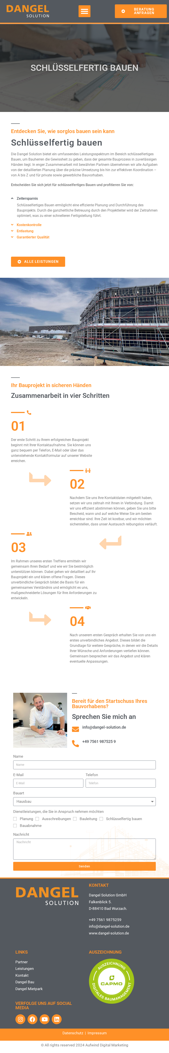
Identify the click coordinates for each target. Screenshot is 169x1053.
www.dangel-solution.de (109, 933)
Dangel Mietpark (29, 989)
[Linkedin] (57, 1019)
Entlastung (25, 231)
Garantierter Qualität (33, 237)
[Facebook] (32, 1019)
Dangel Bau (24, 982)
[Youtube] (45, 1019)
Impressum (97, 1033)
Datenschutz (72, 1033)
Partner (21, 962)
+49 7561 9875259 (105, 920)
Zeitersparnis (27, 198)
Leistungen (24, 968)
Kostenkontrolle (29, 225)
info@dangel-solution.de (109, 926)
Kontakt (22, 975)
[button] (84, 11)
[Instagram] (20, 1019)
